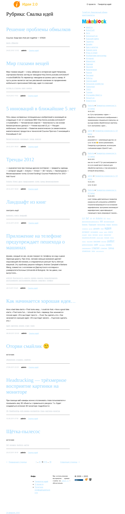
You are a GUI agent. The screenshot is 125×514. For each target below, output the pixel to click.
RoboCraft (90, 30)
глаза (42, 411)
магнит (101, 235)
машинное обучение (89, 237)
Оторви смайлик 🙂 (27, 346)
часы (93, 251)
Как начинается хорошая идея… (41, 301)
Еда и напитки (92, 47)
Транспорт (90, 87)
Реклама (89, 75)
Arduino (9, 181)
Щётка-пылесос (23, 431)
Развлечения (91, 70)
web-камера (24, 411)
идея (23, 88)
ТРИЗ (88, 89)
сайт (96, 244)
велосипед (101, 225)
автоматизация (109, 221)
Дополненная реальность (90, 221)
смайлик (27, 360)
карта (105, 232)
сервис (109, 245)
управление (86, 251)
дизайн (96, 228)
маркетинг (107, 235)
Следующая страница (70, 462)
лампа (90, 235)
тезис (32, 326)
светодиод (102, 245)
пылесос (20, 445)
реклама (97, 241)
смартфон (42, 280)
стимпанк (104, 248)
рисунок (103, 241)
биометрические (12, 139)
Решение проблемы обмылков (38, 29)
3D (7, 411)
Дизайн (89, 44)
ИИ (101, 221)
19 (50, 462)
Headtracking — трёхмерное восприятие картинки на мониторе (36, 386)
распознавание (12, 280)
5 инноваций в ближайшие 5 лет (41, 108)
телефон (50, 280)
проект (84, 241)
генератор (85, 228)
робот (111, 241)
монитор (56, 411)
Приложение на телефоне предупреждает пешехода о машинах (35, 241)
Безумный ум (92, 36)
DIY (105, 218)
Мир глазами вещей (27, 63)
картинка (14, 326)
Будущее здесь (92, 39)
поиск (112, 237)
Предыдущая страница (16, 462)
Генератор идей (41, 481)
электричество (100, 251)
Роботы (89, 78)
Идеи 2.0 (30, 4)
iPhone (109, 218)
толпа (37, 181)
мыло (8, 43)
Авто (88, 33)
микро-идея (100, 237)
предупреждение (50, 278)
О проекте (39, 484)
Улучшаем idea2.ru (94, 95)
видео (108, 225)
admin (90, 131)
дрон (20, 181)
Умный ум (90, 98)
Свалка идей (34, 50)
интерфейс (94, 232)
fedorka (91, 105)
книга (16, 215)
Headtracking (14, 411)
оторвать (19, 360)
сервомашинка (86, 248)
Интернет (90, 58)
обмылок (14, 43)
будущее (92, 224)
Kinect (15, 181)
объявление (10, 360)
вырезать (9, 215)
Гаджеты (90, 41)
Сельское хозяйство (95, 84)
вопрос (114, 225)
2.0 (83, 218)
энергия (38, 139)
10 (46, 462)
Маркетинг (90, 61)
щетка (26, 445)
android (9, 278)
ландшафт (23, 215)
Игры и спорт (92, 53)
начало (21, 326)
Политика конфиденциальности (42, 490)
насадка (13, 445)
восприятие (34, 411)
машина (40, 278)
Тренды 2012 (20, 159)
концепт (84, 235)
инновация (24, 139)
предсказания (28, 181)
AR (94, 218)
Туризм (89, 92)
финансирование (52, 181)
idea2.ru (89, 27)
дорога (27, 278)
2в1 (7, 445)
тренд (31, 139)
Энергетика (91, 101)
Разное (89, 72)
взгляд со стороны (13, 88)
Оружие (89, 67)
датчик (90, 228)
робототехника (87, 245)
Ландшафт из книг (26, 202)
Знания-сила (91, 50)
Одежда (89, 64)
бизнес (85, 225)
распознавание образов (28, 280)
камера (29, 88)
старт (27, 326)
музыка (106, 237)
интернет (86, 232)
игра (102, 228)
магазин (95, 235)
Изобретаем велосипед (96, 56)
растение (90, 241)
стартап (96, 248)
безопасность (18, 278)
